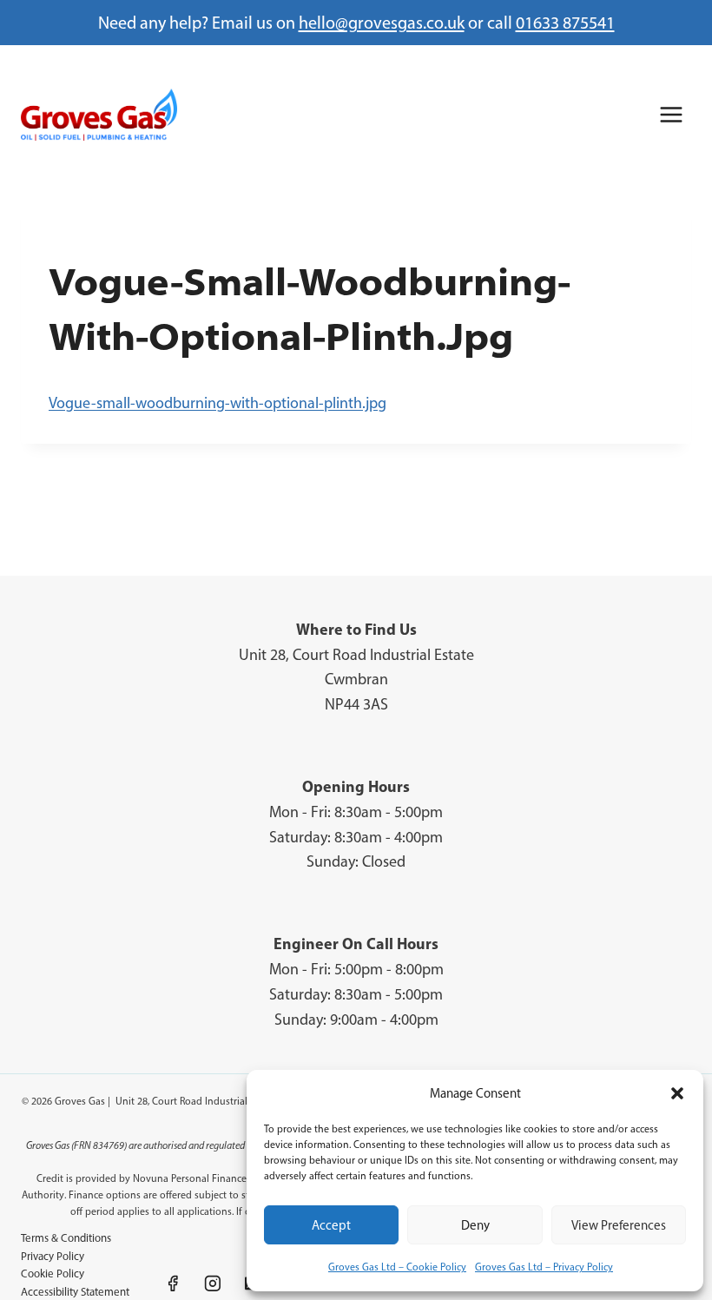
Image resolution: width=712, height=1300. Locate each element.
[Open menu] (670, 114)
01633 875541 (565, 22)
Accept (331, 1225)
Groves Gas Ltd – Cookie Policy (397, 1267)
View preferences (618, 1225)
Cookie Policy (52, 1273)
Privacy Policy (52, 1256)
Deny (475, 1225)
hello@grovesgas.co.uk (382, 22)
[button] (677, 1093)
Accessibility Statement (75, 1291)
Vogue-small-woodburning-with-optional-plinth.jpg (217, 402)
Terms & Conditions (66, 1237)
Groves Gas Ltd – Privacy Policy (544, 1267)
